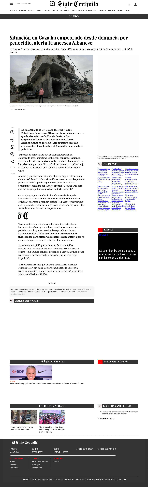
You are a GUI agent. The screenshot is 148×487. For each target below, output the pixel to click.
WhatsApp (12, 149)
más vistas (111, 418)
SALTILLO (31, 10)
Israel (37, 291)
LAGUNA (47, 10)
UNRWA (71, 291)
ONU (44, 291)
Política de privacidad (40, 461)
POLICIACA (13, 10)
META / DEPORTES (61, 452)
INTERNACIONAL (91, 10)
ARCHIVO (120, 10)
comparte (12, 163)
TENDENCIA (110, 163)
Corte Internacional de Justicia (58, 289)
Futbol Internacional (113, 156)
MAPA (127, 10)
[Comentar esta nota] (12, 168)
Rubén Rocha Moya (127, 156)
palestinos (62, 291)
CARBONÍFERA (64, 10)
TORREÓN (22, 10)
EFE (11, 109)
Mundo (74, 16)
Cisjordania (39, 289)
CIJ (31, 289)
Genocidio (22, 291)
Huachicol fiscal (120, 158)
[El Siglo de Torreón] (25, 446)
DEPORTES (102, 10)
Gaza (13, 291)
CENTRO (55, 10)
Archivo (56, 461)
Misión (12, 461)
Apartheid (24, 289)
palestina (52, 291)
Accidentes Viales (109, 158)
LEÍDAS (108, 229)
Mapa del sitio (37, 468)
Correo (12, 156)
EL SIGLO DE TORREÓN (84, 449)
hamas (30, 291)
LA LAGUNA (14, 452)
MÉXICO (81, 10)
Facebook (12, 134)
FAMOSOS (111, 10)
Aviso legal (36, 465)
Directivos (13, 465)
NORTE (74, 10)
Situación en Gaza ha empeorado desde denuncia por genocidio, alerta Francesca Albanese (120, 413)
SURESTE (39, 10)
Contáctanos (14, 468)
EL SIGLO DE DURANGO (107, 449)
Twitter (12, 141)
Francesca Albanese (81, 289)
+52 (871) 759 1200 (118, 479)
